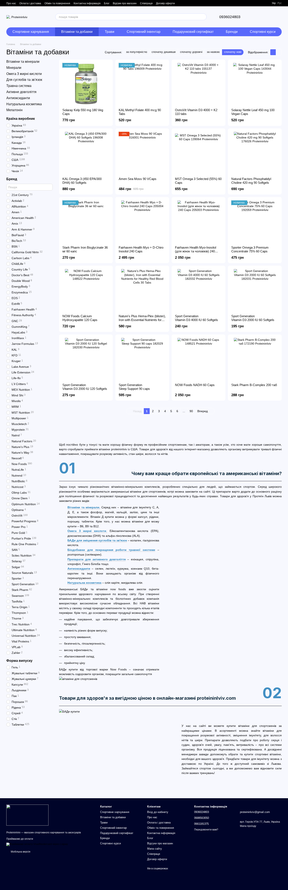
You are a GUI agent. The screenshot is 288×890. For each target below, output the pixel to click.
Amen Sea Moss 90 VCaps (137, 179)
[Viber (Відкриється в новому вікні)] (266, 3)
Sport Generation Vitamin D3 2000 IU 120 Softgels (84, 386)
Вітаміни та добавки (77, 31)
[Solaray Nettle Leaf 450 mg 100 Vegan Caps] (254, 84)
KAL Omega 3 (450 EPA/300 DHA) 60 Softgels (82, 180)
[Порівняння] (256, 16)
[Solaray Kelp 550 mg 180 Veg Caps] (85, 84)
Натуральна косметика (24, 104)
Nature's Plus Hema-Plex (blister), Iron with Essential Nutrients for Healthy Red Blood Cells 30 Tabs (142, 319)
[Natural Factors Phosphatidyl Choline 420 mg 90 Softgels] (254, 153)
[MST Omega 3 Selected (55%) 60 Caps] (198, 153)
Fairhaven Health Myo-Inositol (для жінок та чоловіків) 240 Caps (195, 251)
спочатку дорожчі (191, 51)
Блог (106, 3)
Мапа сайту (154, 848)
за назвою (213, 51)
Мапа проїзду (248, 826)
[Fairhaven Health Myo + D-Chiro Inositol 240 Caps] (142, 221)
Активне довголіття (21, 92)
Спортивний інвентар (143, 31)
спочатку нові (232, 51)
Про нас (11, 3)
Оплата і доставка (30, 3)
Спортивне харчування (30, 31)
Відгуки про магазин (125, 3)
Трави (109, 31)
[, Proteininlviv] (27, 814)
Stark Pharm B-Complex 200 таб (254, 385)
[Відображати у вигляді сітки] (273, 52)
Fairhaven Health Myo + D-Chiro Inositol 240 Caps (141, 249)
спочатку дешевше (164, 51)
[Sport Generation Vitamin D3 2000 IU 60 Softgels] (254, 290)
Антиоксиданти (18, 98)
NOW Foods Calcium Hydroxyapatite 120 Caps (79, 318)
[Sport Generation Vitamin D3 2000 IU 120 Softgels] (85, 359)
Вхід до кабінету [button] (157, 812)
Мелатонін (14, 110)
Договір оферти (165, 3)
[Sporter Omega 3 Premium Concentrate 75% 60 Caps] (254, 221)
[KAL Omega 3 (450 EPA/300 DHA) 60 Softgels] (85, 153)
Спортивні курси (263, 31)
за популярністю (136, 51)
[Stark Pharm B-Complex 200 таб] (254, 359)
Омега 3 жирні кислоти (24, 74)
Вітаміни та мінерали (22, 61)
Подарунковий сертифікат (193, 31)
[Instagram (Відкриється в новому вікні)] (260, 3)
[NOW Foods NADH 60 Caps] (198, 359)
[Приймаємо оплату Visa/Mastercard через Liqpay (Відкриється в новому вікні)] (37, 844)
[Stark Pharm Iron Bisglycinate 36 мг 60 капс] (85, 221)
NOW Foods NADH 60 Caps (195, 385)
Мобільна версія (20, 851)
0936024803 (229, 17)
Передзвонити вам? (206, 829)
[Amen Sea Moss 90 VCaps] (142, 153)
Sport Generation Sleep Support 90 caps (134, 386)
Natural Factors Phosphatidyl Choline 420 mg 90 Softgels (251, 180)
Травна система (18, 86)
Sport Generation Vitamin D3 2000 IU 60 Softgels (252, 318)
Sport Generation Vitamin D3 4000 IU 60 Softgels (196, 318)
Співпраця (146, 3)
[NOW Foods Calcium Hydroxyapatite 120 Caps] (85, 290)
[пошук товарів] (203, 16)
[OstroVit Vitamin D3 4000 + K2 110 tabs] (198, 84)
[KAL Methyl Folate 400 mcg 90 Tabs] (142, 84)
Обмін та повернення (57, 3)
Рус (279, 3)
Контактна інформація (87, 3)
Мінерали (13, 67)
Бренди (232, 31)
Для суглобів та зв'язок (24, 80)
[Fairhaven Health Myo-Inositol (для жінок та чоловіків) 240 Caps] (198, 221)
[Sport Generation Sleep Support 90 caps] (142, 359)
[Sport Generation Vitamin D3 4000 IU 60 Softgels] (198, 290)
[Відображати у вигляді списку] (278, 52)
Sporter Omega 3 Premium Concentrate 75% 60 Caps (250, 249)
